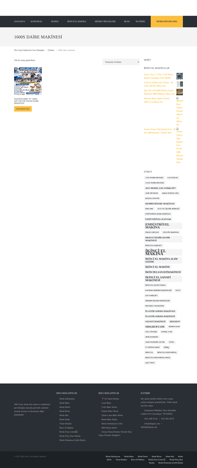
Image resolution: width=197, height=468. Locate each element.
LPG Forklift (151, 295)
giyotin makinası (171, 232)
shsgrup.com (154, 326)
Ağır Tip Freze (151, 193)
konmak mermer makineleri (158, 290)
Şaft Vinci (149, 363)
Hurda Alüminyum (67, 399)
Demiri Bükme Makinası (160, 204)
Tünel (171, 342)
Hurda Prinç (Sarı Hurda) (69, 436)
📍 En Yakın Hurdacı (110, 399)
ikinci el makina (155, 252)
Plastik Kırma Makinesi (160, 316)
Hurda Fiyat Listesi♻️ (68, 432)
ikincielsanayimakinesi (163, 272)
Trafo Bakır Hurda (109, 407)
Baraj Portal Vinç (170, 193)
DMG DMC (149, 209)
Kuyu (178, 290)
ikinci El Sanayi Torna (155, 285)
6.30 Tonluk (173, 178)
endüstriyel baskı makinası (157, 214)
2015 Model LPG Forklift (160, 188)
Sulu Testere (151, 332)
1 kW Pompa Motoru (154, 178)
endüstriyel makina (157, 226)
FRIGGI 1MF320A (152, 232)
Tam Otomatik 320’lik (155, 342)
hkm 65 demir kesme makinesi (157, 239)
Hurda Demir (64, 407)
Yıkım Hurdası (65, 424)
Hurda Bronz (64, 411)
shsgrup (175, 321)
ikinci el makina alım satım (161, 260)
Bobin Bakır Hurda (109, 419)
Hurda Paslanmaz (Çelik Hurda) (72, 440)
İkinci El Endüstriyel (167, 352)
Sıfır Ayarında (151, 337)
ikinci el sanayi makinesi (158, 279)
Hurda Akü (63, 415)
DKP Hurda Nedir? (109, 428)
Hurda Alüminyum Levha (112, 424)
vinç (166, 347)
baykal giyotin (152, 198)
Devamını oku (23, 109)
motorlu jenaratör (154, 306)
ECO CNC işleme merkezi (168, 209)
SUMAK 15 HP (166, 332)
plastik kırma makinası (160, 311)
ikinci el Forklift (153, 245)
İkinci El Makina (66, 428)
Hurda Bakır (64, 403)
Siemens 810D (174, 326)
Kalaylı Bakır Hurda (110, 411)
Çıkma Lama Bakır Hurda (112, 415)
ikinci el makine (157, 266)
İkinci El (149, 352)
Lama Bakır (106, 403)
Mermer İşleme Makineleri (157, 301)
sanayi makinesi (155, 321)
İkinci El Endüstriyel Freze (157, 357)
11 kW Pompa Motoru (154, 183)
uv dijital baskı (152, 347)
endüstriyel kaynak (158, 219)
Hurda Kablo (64, 419)
